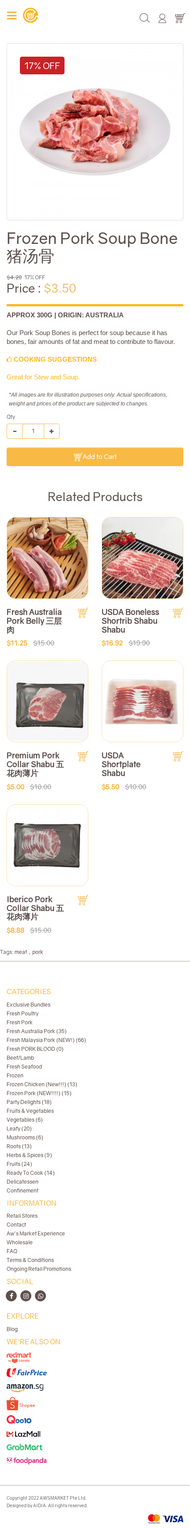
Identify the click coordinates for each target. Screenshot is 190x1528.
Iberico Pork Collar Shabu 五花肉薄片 (35, 908)
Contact (16, 1224)
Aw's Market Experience (36, 1233)
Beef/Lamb (20, 1057)
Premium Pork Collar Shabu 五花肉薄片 (35, 764)
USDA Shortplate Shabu (121, 764)
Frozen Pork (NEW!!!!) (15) (39, 1093)
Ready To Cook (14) (31, 1172)
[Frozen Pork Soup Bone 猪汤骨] (95, 131)
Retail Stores (22, 1215)
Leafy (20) (19, 1128)
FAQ (12, 1251)
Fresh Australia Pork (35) (37, 1031)
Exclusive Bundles (28, 1004)
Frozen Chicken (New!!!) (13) (42, 1084)
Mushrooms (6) (25, 1137)
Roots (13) (19, 1146)
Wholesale (20, 1242)
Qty (11, 416)
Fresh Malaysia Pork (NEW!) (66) (46, 1040)
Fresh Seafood (24, 1066)
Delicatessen (22, 1181)
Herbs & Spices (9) (29, 1155)
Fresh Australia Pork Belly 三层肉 (34, 620)
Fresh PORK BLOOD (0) (35, 1049)
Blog (12, 1329)
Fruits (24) (19, 1164)
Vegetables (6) (25, 1119)
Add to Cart (100, 456)
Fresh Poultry (22, 1013)
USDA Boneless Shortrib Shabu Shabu (130, 620)
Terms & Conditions (30, 1260)
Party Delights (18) (29, 1102)
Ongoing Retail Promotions (39, 1269)
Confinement (22, 1190)
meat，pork (29, 952)
